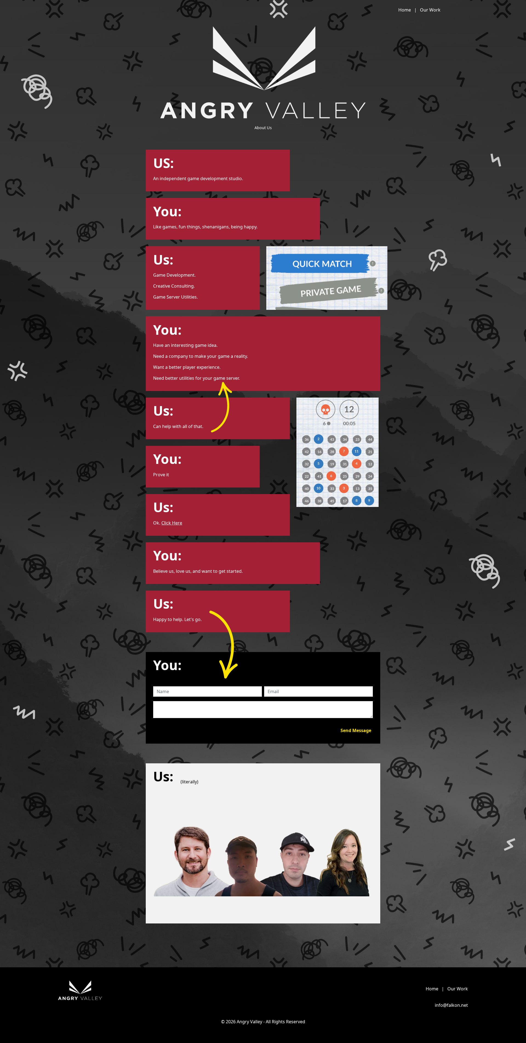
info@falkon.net (451, 1005)
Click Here (171, 523)
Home (405, 10)
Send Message (356, 730)
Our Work (430, 10)
